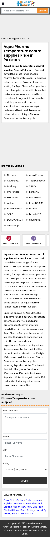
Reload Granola (34, 503)
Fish (24, 38)
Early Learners (33, 500)
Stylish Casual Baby (14, 503)
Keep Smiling (27, 510)
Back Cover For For (22, 513)
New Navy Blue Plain (32, 506)
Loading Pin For (12, 506)
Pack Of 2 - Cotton (14, 500)
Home (3, 38)
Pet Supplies (14, 38)
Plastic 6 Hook (11, 510)
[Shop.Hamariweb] (25, 3)
